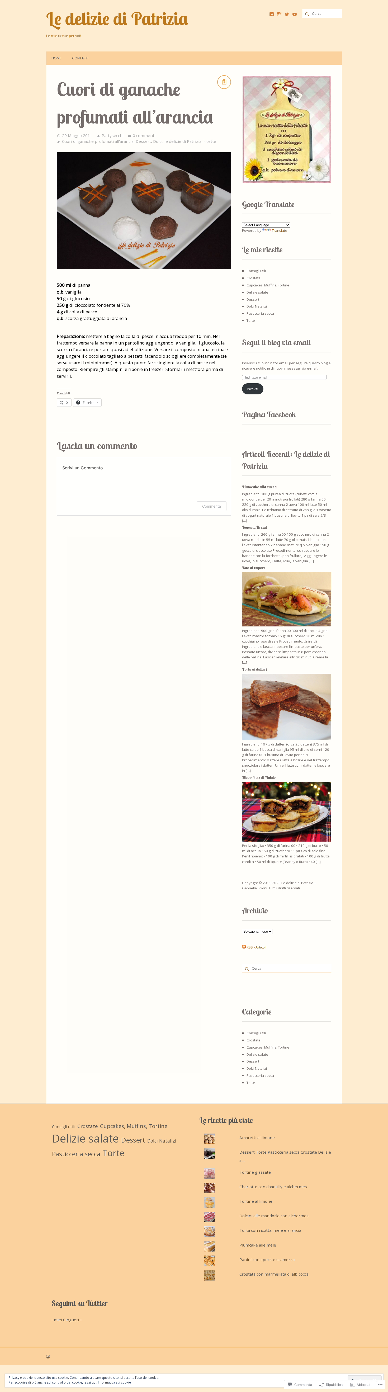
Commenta (211, 506)
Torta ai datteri (254, 669)
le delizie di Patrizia (182, 141)
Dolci (157, 141)
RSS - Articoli (256, 947)
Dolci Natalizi (257, 306)
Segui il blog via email (276, 342)
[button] (286, 129)
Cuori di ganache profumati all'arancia (98, 141)
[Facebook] (271, 14)
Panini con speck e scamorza (267, 1259)
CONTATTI (80, 58)
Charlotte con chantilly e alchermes (273, 1186)
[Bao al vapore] (286, 625)
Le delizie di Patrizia (117, 18)
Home (56, 58)
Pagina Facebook (269, 414)
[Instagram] (279, 14)
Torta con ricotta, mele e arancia (270, 1230)
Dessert (143, 141)
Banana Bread (254, 527)
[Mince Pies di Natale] (286, 840)
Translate (279, 230)
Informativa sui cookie (114, 1382)
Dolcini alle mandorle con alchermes (274, 1215)
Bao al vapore (254, 567)
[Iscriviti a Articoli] (244, 947)
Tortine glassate (255, 1172)
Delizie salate (257, 292)
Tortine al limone (255, 1201)
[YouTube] (294, 14)
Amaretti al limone (257, 1137)
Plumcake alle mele (257, 1245)
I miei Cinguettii (66, 1319)
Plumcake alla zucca (259, 486)
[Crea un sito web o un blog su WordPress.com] (48, 1356)
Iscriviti (252, 388)
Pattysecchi (113, 135)
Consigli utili (256, 270)
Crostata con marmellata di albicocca (274, 1274)
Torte (251, 320)
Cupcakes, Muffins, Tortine (268, 285)
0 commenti (144, 135)
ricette (210, 141)
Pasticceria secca (260, 313)
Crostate (254, 278)
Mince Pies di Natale (259, 777)
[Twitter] (287, 14)
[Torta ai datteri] (286, 738)
